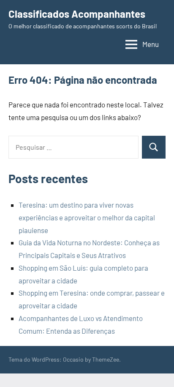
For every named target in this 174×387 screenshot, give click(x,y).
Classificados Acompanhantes (76, 14)
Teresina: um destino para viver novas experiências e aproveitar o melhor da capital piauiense (87, 217)
